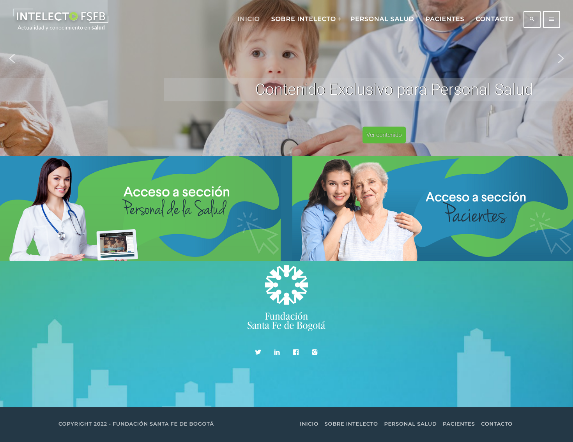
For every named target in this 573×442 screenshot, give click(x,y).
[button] (12, 58)
